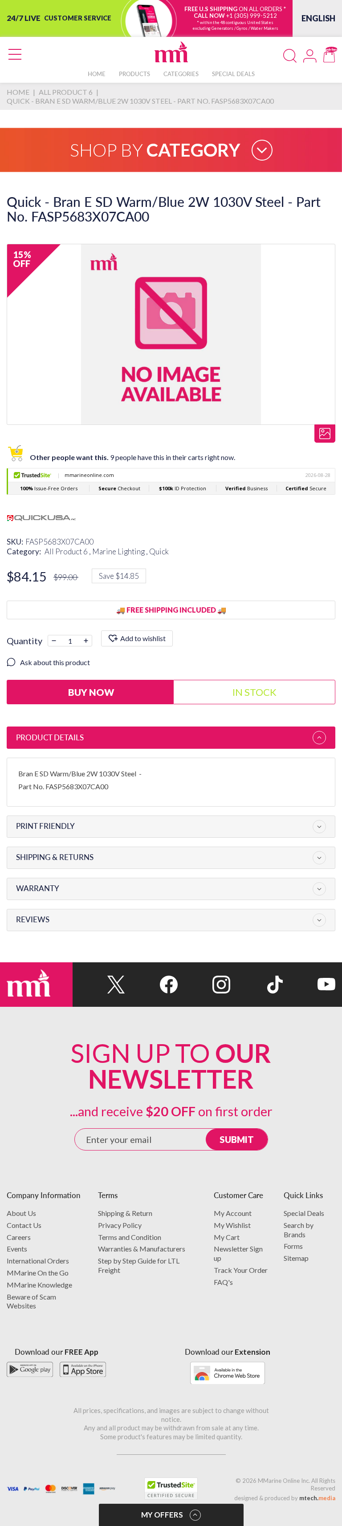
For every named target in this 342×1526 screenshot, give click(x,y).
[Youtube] (309, 985)
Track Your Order (241, 1270)
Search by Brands (299, 1230)
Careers (19, 1237)
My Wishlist (232, 1225)
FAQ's (223, 1282)
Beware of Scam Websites (31, 1301)
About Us (21, 1213)
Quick (159, 551)
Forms (293, 1246)
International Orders (38, 1260)
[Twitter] (99, 985)
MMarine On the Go (38, 1272)
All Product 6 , (68, 551)
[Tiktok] (256, 985)
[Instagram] (204, 985)
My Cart (227, 1237)
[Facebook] (151, 985)
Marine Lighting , (120, 551)
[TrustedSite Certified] (171, 1489)
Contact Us (24, 1225)
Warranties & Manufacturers (141, 1248)
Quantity (24, 640)
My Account (233, 1213)
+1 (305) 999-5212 (251, 15)
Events (17, 1248)
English (318, 18)
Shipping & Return (125, 1213)
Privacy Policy (120, 1225)
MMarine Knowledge (39, 1284)
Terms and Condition (129, 1237)
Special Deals (304, 1213)
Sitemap (296, 1258)
